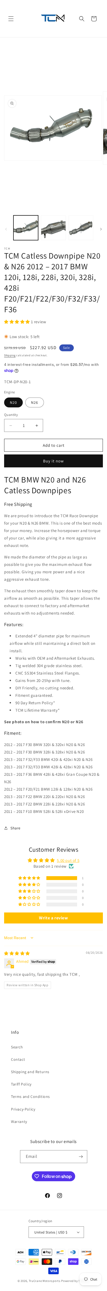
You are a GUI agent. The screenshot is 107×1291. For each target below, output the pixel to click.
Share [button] (15, 828)
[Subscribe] (81, 1156)
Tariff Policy (21, 1084)
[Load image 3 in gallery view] (81, 227)
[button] (11, 19)
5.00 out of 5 (68, 860)
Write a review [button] (53, 918)
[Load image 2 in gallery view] (53, 227)
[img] (17, 953)
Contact (18, 1059)
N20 (13, 402)
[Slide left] (6, 229)
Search (17, 1047)
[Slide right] (101, 229)
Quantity (11, 414)
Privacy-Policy (23, 1109)
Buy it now (53, 461)
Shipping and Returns (30, 1071)
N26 (34, 402)
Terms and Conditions (30, 1096)
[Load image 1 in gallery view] (25, 227)
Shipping (10, 355)
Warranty (19, 1121)
